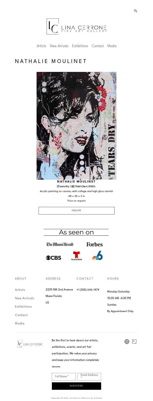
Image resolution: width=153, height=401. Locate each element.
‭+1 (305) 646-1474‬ (87, 290)
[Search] (135, 10)
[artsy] (134, 341)
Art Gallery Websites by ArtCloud (86, 398)
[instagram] (126, 341)
